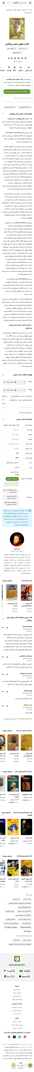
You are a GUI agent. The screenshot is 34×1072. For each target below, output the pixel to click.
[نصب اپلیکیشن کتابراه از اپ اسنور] (24, 976)
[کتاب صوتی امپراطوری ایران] (26, 742)
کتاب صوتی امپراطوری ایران (27, 755)
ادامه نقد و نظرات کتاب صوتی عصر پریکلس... (17, 719)
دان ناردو (16, 430)
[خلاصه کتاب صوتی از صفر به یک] (13, 868)
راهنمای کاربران (17, 1010)
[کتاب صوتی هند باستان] (13, 742)
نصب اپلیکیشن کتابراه (24, 1044)
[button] (17, 28)
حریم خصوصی (17, 996)
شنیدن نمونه (10, 484)
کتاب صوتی (5, 1044)
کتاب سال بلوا (15, 838)
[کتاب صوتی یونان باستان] (11, 592)
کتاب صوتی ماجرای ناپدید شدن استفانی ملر (26, 880)
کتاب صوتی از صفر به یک (13, 880)
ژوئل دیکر (29, 884)
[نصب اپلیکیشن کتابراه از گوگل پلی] (9, 970)
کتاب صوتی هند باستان (14, 755)
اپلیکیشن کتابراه (25, 85)
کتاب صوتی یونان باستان (12, 605)
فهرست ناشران (17, 1028)
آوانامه (17, 449)
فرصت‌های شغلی (17, 999)
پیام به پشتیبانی (17, 1007)
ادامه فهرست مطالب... (25, 413)
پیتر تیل (16, 884)
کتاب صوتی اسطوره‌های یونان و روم (26, 605)
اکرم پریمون (15, 439)
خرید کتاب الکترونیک (25, 1047)
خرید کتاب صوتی (12, 479)
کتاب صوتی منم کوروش (14, 796)
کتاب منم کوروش (27, 794)
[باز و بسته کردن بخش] (3, 114)
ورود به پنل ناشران (17, 1025)
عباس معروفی (15, 841)
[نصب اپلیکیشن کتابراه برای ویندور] (9, 976)
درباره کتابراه (17, 990)
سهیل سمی (15, 434)
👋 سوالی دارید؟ (21, 1065)
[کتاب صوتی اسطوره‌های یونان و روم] (26, 592)
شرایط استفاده (17, 993)
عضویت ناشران (17, 1022)
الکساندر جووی (28, 797)
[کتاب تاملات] (26, 827)
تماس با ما (17, 1014)
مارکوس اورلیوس (27, 841)
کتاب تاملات (28, 838)
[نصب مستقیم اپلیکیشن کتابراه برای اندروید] (24, 970)
